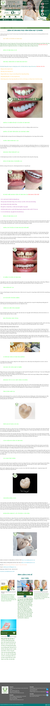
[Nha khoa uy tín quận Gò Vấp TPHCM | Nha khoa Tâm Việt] (3, 2)
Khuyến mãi (42, 6)
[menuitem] (2, 27)
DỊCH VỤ (14, 6)
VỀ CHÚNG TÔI (8, 6)
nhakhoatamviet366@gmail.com (9, 566)
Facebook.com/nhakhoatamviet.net (18, 699)
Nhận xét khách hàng (35, 6)
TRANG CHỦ (3, 6)
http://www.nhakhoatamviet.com (28, 560)
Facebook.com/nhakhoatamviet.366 (7, 571)
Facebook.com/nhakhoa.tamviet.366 (18, 692)
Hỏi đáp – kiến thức (25, 6)
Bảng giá (19, 6)
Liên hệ (10, 8)
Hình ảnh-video (3, 8)
